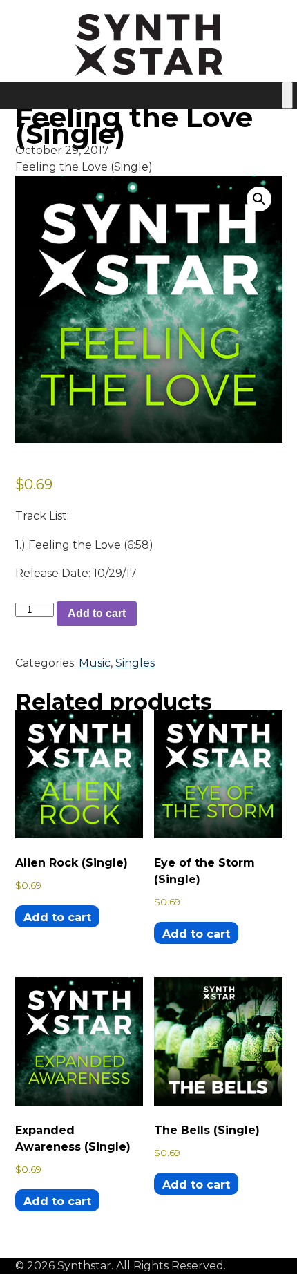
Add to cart (97, 613)
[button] (259, 199)
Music (95, 663)
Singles (135, 663)
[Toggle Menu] (287, 95)
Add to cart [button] (57, 917)
